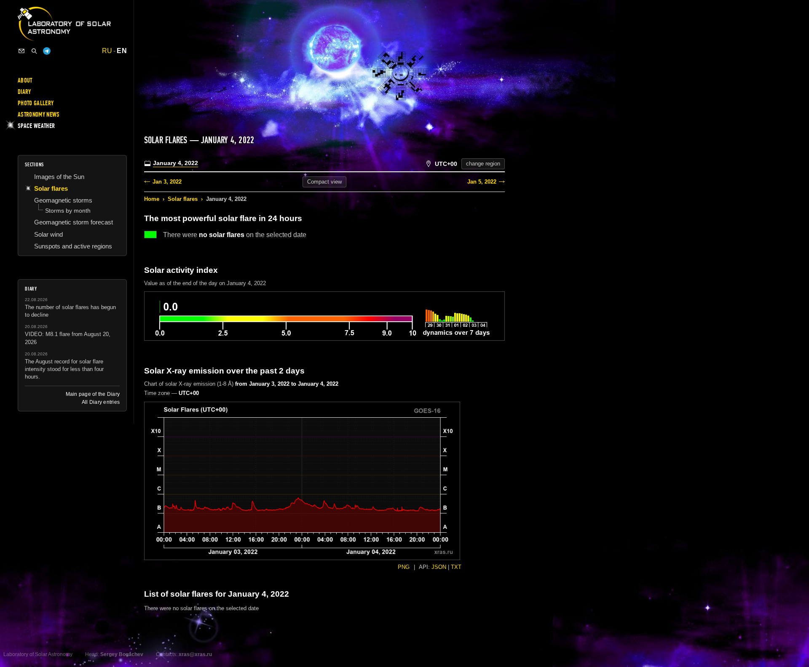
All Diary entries (101, 402)
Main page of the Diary (93, 394)
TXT (456, 567)
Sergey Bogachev (121, 654)
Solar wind (48, 234)
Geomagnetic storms (63, 200)
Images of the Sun (59, 176)
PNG (404, 567)
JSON (438, 567)
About (25, 80)
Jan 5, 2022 (481, 182)
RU (107, 51)
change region (483, 163)
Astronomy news (38, 114)
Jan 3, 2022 (167, 182)
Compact (324, 182)
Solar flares (183, 199)
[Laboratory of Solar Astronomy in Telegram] (47, 51)
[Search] (34, 51)
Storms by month (68, 210)
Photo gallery (36, 103)
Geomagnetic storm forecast (73, 222)
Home (151, 199)
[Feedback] (21, 51)
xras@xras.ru (195, 654)
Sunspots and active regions (73, 246)
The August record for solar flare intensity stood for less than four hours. (64, 369)
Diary (24, 92)
